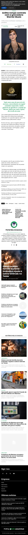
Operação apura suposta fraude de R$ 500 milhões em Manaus (13, 185)
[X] (10, 473)
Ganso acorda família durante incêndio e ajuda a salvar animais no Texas (14, 181)
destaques (11, 203)
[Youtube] (16, 244)
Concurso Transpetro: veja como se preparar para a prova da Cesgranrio (13, 197)
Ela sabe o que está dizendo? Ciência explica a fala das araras (9, 325)
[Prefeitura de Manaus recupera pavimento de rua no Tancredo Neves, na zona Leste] (23, 305)
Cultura (14, 10)
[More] (23, 64)
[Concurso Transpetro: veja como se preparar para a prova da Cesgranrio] (23, 315)
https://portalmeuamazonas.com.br (14, 232)
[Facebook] (11, 244)
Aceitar (4, 7)
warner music (22, 203)
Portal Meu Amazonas (5, 26)
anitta (6, 203)
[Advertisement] (14, 146)
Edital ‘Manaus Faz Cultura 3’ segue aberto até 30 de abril (7, 211)
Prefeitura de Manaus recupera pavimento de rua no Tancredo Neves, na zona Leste (13, 193)
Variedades (4, 358)
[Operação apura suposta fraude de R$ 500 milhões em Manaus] (23, 286)
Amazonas (4, 452)
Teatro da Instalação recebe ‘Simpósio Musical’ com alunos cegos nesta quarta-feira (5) (20, 213)
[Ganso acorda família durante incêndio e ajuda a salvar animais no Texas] (14, 348)
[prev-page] (22, 252)
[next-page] (24, 252)
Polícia (3, 390)
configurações (17, 5)
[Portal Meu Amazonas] (14, 224)
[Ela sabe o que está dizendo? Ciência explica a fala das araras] (23, 325)
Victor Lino (5, 278)
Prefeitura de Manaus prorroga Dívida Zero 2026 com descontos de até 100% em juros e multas (13, 189)
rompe (16, 203)
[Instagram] (14, 244)
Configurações (11, 7)
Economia (4, 420)
